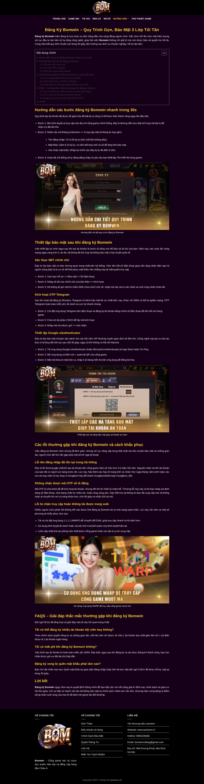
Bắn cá (97, 19)
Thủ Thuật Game (141, 19)
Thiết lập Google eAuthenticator (57, 71)
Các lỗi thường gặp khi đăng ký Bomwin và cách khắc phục (67, 74)
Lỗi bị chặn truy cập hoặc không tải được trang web (65, 84)
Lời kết (42, 101)
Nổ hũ (107, 19)
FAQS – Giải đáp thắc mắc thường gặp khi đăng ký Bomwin (67, 88)
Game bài (73, 19)
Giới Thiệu (86, 723)
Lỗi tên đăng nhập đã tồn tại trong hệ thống (61, 78)
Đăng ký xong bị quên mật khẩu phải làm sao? (63, 98)
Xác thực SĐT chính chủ (54, 64)
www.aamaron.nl (146, 730)
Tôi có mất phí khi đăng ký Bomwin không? (62, 95)
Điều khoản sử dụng (92, 730)
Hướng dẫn (120, 19)
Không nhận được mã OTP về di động (60, 81)
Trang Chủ (59, 19)
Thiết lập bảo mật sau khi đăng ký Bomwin (59, 61)
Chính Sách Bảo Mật (92, 736)
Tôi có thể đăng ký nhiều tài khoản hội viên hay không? (67, 91)
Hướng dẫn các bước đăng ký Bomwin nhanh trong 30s (65, 57)
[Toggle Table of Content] (162, 53)
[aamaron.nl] (102, 7)
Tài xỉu (86, 19)
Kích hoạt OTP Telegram (54, 68)
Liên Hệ (85, 748)
